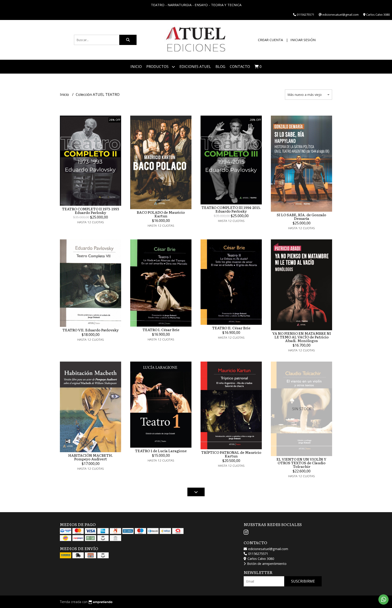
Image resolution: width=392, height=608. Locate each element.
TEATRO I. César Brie (160, 329)
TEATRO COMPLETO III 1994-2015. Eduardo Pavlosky (231, 209)
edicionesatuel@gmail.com (267, 549)
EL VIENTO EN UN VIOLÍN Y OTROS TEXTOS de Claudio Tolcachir (301, 462)
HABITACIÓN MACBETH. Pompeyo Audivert (90, 457)
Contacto (240, 66)
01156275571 (257, 553)
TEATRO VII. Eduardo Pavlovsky (90, 330)
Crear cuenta (270, 39)
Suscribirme (303, 581)
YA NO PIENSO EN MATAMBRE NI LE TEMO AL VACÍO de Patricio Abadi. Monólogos (301, 336)
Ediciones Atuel (195, 66)
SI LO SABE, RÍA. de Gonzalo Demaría (301, 216)
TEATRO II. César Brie (231, 327)
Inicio (136, 66)
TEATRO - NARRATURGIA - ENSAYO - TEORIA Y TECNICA (196, 4)
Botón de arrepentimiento (266, 563)
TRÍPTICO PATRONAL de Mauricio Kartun (231, 454)
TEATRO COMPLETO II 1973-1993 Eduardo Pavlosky (90, 210)
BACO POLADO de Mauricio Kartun (161, 213)
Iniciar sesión (303, 39)
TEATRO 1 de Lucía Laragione (161, 450)
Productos (157, 66)
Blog (220, 66)
